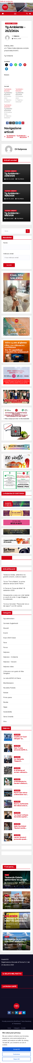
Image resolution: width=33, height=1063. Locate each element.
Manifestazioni (8, 683)
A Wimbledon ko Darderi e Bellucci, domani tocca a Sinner (20, 784)
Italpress (16, 36)
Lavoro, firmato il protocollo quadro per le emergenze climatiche (20, 840)
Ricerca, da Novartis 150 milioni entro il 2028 (21, 805)
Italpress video (8, 666)
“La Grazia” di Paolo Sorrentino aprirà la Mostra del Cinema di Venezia (21, 817)
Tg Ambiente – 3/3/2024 (11, 136)
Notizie (5, 692)
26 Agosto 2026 (12, 924)
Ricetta (5, 702)
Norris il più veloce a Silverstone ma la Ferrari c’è (21, 794)
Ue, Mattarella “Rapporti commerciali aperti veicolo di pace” (21, 762)
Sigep (5, 707)
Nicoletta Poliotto (9, 688)
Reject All (17, 1059)
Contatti (23, 1028)
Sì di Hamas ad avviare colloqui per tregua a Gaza (21, 772)
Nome (5, 243)
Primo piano (7, 697)
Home (9, 1028)
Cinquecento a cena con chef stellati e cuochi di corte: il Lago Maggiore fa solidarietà (16, 597)
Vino (5, 721)
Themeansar (17, 1023)
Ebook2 (6, 628)
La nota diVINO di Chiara (12, 678)
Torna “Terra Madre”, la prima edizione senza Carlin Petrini (16, 900)
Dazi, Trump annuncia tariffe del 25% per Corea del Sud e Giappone (21, 751)
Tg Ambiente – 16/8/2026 (12, 194)
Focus (5, 647)
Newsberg (28, 1021)
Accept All (16, 1049)
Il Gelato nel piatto (12, 974)
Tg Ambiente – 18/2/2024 (22, 136)
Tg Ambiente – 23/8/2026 (12, 174)
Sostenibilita (7, 712)
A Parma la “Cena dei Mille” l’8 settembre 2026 (16, 920)
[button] (27, 14)
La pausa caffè (9, 986)
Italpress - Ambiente (11, 23)
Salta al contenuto (6, 1)
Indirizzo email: (8, 254)
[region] (16, 1046)
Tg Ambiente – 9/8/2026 (12, 214)
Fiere (5, 642)
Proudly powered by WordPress (11, 1021)
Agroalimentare (8, 618)
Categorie (17, 1028)
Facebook (7, 558)
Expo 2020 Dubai (9, 638)
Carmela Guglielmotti (10, 623)
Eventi (5, 633)
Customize (16, 1054)
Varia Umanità (8, 717)
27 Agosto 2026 (12, 883)
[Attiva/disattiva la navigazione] (15, 13)
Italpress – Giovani (9, 662)
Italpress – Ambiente (10, 657)
